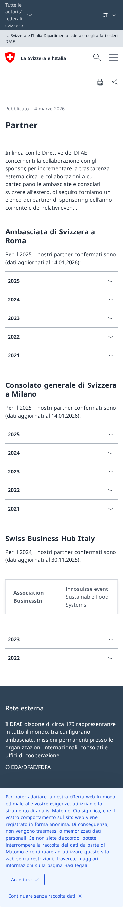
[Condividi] (114, 82)
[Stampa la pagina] (100, 82)
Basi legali (75, 865)
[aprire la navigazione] (113, 57)
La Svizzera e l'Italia (43, 58)
